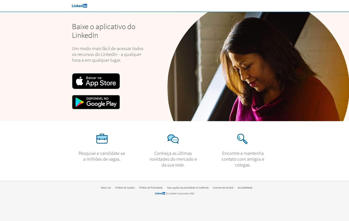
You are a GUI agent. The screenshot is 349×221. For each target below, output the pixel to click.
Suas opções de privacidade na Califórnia (188, 187)
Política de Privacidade (151, 187)
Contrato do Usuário (223, 187)
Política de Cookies (125, 187)
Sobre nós (106, 187)
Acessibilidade (245, 187)
